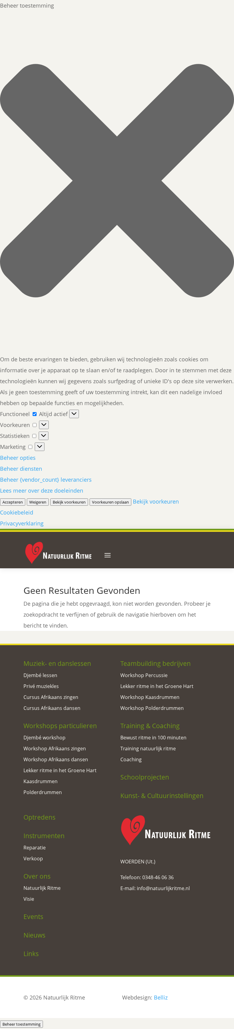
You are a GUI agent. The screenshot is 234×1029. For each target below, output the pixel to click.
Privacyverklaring (22, 523)
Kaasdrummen (40, 781)
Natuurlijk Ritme (42, 888)
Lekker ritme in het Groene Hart (60, 770)
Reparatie (34, 847)
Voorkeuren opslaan (110, 502)
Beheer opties (18, 457)
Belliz (161, 997)
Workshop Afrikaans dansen (55, 759)
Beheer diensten (21, 468)
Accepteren (12, 502)
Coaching (131, 759)
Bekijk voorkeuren (69, 502)
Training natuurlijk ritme (148, 748)
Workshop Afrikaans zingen (54, 748)
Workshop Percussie (144, 675)
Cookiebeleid (16, 512)
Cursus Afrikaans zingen (50, 697)
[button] (117, 182)
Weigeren (37, 502)
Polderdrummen (42, 792)
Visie (28, 899)
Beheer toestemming (21, 1024)
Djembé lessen (40, 675)
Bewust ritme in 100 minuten (153, 737)
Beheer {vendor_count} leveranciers (46, 479)
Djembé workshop (44, 737)
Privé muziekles (41, 686)
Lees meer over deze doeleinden (41, 490)
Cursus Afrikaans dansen (51, 708)
